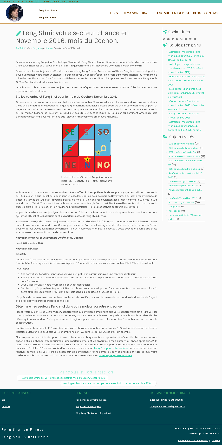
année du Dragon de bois (182, 181)
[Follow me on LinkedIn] (196, 39)
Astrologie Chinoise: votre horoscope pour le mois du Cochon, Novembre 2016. (108, 383)
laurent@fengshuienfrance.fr (115, 355)
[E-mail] (169, 39)
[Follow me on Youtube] (187, 39)
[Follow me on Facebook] (178, 39)
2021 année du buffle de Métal (184, 168)
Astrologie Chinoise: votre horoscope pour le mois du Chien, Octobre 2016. (62, 378)
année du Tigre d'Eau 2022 (183, 198)
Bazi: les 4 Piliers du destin (166, 399)
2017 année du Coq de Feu (182, 152)
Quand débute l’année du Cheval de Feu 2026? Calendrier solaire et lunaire (186, 105)
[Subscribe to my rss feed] (165, 39)
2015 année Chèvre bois (181, 143)
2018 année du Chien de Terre (184, 156)
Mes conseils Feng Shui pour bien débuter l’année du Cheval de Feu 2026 (186, 93)
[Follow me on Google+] (182, 39)
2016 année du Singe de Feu (183, 148)
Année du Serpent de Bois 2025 (185, 189)
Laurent (49, 48)
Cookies (216, 440)
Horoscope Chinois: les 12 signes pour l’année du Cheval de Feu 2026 (186, 80)
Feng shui (37, 48)
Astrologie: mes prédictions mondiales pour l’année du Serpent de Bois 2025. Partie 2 (184, 126)
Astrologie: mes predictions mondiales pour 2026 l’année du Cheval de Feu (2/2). (186, 56)
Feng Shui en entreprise (88, 406)
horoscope (175, 210)
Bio (3, 399)
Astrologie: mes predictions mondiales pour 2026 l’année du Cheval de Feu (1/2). (186, 68)
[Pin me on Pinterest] (191, 39)
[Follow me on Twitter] (174, 39)
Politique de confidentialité (193, 440)
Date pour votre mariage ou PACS (167, 406)
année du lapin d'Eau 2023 (183, 185)
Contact (6, 406)
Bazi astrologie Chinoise (181, 202)
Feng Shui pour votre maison (111, 348)
